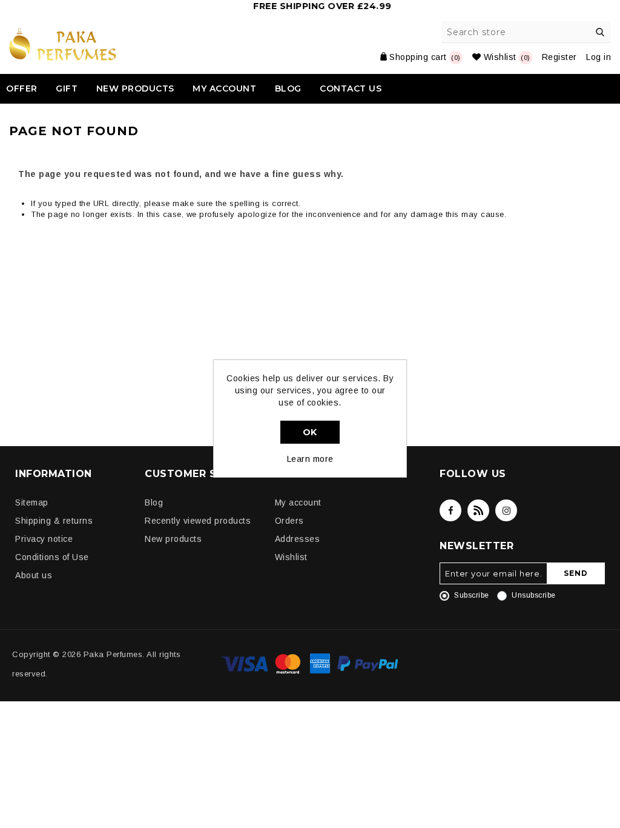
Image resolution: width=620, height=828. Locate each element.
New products (135, 88)
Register (559, 57)
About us (33, 575)
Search (600, 32)
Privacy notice (44, 539)
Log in (598, 57)
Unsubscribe (534, 595)
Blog (288, 88)
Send (575, 573)
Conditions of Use (52, 557)
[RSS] (478, 510)
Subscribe (471, 595)
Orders (289, 521)
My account (224, 88)
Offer (22, 88)
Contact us (350, 88)
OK (310, 432)
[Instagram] (506, 510)
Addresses (297, 539)
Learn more (310, 459)
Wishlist (291, 557)
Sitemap (31, 502)
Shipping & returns (54, 521)
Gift (67, 88)
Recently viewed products (198, 521)
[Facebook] (450, 510)
